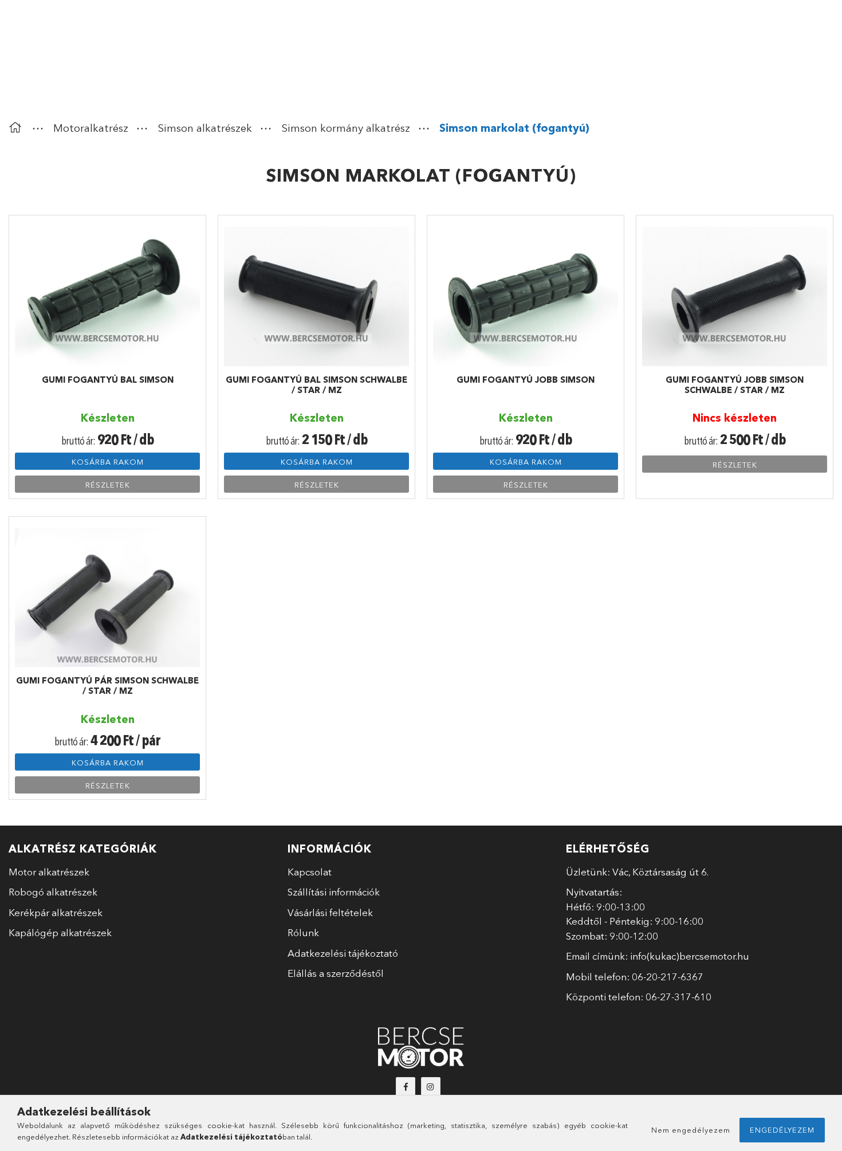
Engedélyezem (782, 1129)
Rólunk (303, 932)
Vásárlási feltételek (330, 912)
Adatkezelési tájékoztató (343, 953)
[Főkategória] (18, 128)
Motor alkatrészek (49, 872)
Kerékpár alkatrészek (56, 912)
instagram (430, 1087)
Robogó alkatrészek (53, 892)
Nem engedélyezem (690, 1129)
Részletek (107, 484)
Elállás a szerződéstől (336, 973)
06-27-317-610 (678, 997)
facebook (405, 1087)
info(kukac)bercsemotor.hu (689, 956)
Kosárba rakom (108, 461)
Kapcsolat (310, 872)
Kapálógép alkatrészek (60, 932)
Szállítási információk (334, 892)
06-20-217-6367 (667, 977)
